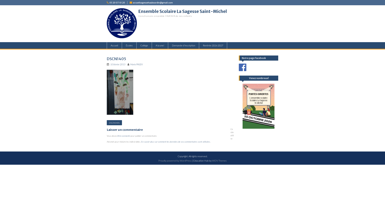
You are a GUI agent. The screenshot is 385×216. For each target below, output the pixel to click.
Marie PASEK (136, 64)
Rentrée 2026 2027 (213, 45)
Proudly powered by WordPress (175, 160)
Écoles (129, 45)
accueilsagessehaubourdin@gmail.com (153, 2)
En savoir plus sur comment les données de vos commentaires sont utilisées (175, 141)
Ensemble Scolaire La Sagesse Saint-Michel (182, 11)
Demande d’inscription (183, 45)
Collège (144, 45)
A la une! (160, 45)
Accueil (114, 45)
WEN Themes (219, 160)
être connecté (123, 136)
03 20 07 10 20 (117, 2)
